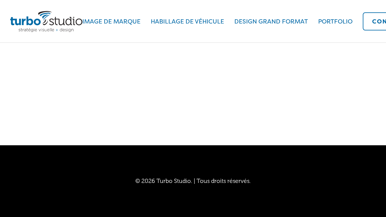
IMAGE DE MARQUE (111, 21)
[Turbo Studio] (46, 21)
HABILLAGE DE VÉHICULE (187, 21)
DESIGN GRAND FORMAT (271, 21)
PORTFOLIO (335, 21)
